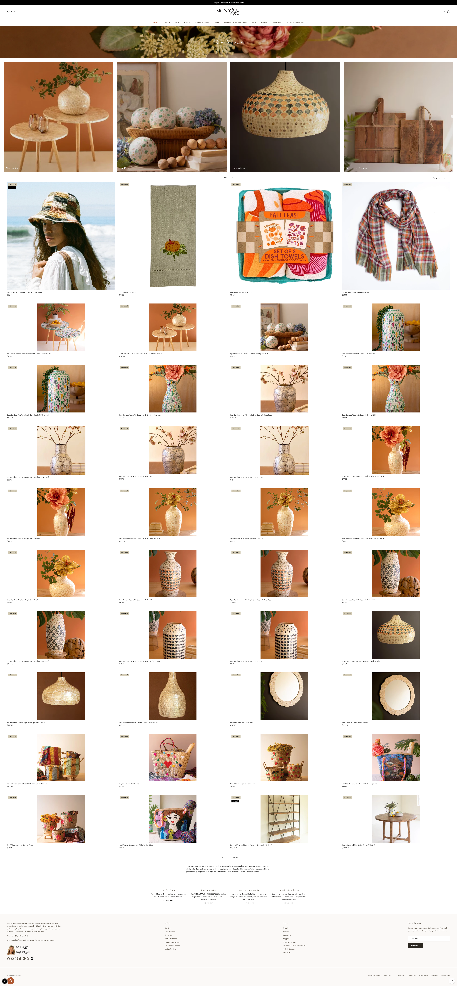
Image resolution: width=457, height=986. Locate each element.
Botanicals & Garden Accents (235, 22)
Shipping (286, 938)
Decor (177, 22)
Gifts (254, 22)
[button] (5, 981)
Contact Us (287, 935)
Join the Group (248, 903)
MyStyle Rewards (289, 949)
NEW (155, 22)
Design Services (170, 949)
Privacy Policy (387, 975)
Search (285, 928)
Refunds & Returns (289, 942)
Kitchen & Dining (202, 22)
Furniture (166, 22)
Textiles (216, 22)
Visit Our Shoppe (171, 938)
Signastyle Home (16, 975)
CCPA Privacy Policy (399, 975)
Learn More (288, 903)
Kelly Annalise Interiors (295, 22)
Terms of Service (423, 975)
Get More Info (168, 900)
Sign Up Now (208, 903)
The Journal (276, 22)
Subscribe (415, 946)
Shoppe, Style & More (172, 942)
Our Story (168, 928)
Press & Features (170, 931)
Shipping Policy (445, 975)
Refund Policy (434, 975)
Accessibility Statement (374, 975)
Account (286, 931)
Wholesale (287, 952)
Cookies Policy (412, 975)
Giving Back (169, 935)
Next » (235, 857)
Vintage (264, 22)
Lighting (187, 22)
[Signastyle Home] (228, 11)
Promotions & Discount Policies (294, 945)
